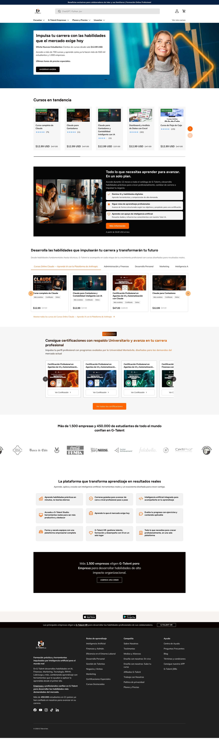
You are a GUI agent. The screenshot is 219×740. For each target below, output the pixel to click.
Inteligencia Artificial (185, 266)
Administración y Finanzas (116, 266)
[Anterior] (45, 379)
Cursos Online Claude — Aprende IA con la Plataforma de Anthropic (66, 266)
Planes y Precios (80, 20)
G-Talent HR (166, 625)
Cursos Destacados (95, 684)
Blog (166, 653)
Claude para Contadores (73, 127)
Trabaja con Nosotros (134, 677)
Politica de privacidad (134, 682)
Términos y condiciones (175, 658)
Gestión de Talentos (95, 664)
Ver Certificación (61, 392)
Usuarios (98, 20)
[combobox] (107, 11)
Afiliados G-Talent (132, 672)
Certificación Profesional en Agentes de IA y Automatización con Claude (128, 296)
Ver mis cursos (179, 20)
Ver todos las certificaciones (109, 406)
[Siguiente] (173, 379)
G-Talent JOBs (170, 669)
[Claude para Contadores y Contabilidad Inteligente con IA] (109, 115)
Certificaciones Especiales (98, 679)
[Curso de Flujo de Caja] (172, 115)
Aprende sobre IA (81, 66)
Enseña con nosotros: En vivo (137, 658)
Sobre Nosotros (131, 643)
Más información (117, 226)
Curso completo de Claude (44, 127)
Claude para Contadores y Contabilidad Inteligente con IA (106, 130)
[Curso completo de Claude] (47, 115)
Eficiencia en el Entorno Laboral (101, 653)
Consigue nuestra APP (174, 664)
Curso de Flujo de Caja (171, 125)
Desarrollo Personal (144, 266)
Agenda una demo (109, 580)
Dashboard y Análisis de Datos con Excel (139, 127)
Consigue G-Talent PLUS (51, 66)
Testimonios (129, 648)
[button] (184, 11)
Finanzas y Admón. (95, 648)
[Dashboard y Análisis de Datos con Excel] (140, 115)
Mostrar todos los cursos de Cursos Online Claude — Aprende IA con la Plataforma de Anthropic (72, 317)
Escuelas (37, 20)
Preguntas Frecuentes (174, 648)
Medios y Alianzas (132, 653)
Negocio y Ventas (94, 669)
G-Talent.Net (43, 729)
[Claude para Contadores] (78, 115)
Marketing (164, 266)
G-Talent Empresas (57, 20)
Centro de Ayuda (172, 643)
